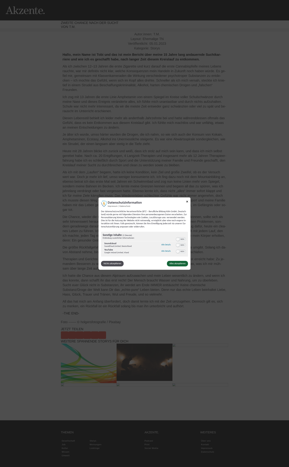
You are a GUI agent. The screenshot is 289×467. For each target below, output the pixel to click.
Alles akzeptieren (177, 263)
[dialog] (144, 233)
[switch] (180, 239)
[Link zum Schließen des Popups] (187, 202)
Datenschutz (124, 206)
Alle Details (166, 245)
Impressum (112, 206)
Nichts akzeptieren (112, 263)
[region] (144, 244)
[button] (177, 239)
